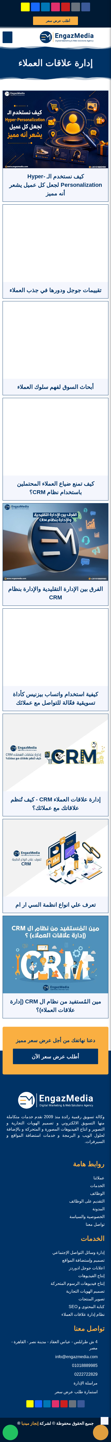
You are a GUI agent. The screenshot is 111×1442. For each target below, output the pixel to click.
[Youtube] (65, 7)
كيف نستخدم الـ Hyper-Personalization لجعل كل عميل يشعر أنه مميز (55, 185)
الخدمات (97, 1185)
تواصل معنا (95, 1224)
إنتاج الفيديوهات (91, 1276)
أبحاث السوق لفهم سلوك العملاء (55, 387)
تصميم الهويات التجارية (85, 1291)
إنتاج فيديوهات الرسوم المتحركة (78, 1283)
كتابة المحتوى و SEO (87, 1306)
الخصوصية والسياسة (87, 1216)
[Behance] (35, 7)
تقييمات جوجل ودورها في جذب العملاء (55, 290)
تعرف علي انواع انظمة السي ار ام (55, 904)
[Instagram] (55, 7)
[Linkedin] (45, 7)
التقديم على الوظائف (87, 1201)
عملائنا (99, 1178)
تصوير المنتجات (91, 1299)
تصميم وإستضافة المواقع (83, 1260)
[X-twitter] (75, 7)
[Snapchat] (25, 7)
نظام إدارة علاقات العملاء (83, 1314)
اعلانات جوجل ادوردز (87, 1268)
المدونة (98, 1209)
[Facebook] (85, 7)
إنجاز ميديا (29, 1423)
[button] (7, 37)
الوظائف (97, 1193)
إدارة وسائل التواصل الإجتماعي (78, 1252)
